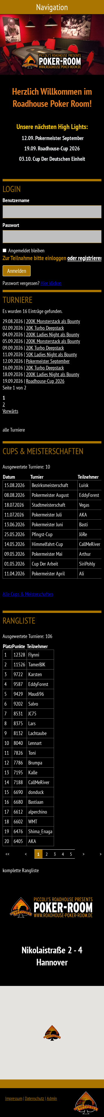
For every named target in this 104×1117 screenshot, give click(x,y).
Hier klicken (51, 283)
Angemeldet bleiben (26, 250)
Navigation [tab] (52, 7)
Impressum (13, 1098)
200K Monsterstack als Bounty (53, 321)
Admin (52, 1098)
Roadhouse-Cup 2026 (45, 381)
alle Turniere (14, 429)
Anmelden (16, 270)
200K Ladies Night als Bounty (52, 334)
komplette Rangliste (21, 870)
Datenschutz (34, 1098)
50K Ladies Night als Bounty (51, 354)
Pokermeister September (48, 361)
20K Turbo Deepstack (45, 328)
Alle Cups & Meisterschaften (28, 594)
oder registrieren (85, 258)
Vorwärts (10, 411)
